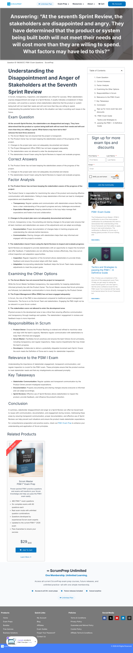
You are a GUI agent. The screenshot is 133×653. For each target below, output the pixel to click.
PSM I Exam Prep (64, 423)
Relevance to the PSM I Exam (108, 97)
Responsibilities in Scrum (106, 93)
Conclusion (101, 105)
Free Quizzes (8, 629)
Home (5, 618)
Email (90, 165)
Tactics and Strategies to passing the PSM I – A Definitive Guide (109, 123)
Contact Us (41, 637)
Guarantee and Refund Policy (82, 625)
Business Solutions (10, 633)
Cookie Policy (76, 629)
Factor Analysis (103, 85)
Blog (38, 622)
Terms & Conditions (78, 618)
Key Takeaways (103, 101)
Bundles (6, 625)
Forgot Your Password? (46, 633)
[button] (122, 70)
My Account (41, 618)
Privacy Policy (76, 622)
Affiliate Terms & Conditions (81, 633)
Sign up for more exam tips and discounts (109, 110)
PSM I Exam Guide (105, 116)
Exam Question (102, 77)
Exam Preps (7, 622)
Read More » (95, 240)
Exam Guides (42, 629)
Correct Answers (103, 81)
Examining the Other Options (108, 89)
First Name (92, 156)
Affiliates (40, 625)
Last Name (111, 156)
